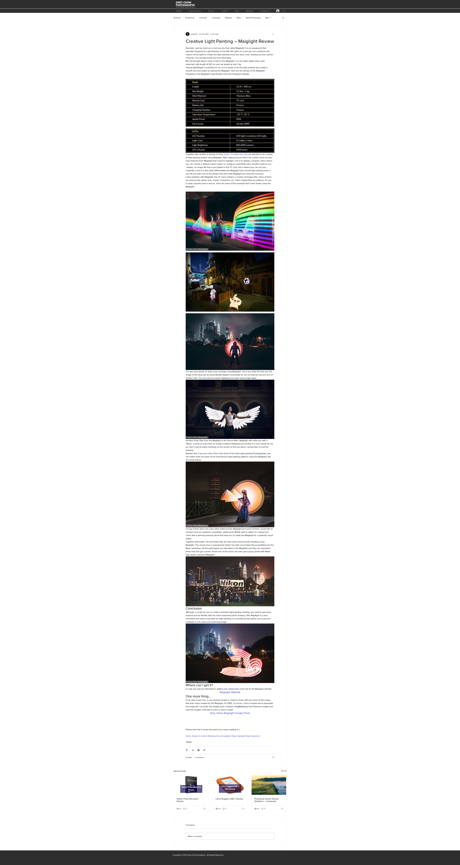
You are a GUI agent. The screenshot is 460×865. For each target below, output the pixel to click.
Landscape (216, 18)
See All (283, 771)
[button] (195, 11)
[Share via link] (204, 750)
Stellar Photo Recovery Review (187, 800)
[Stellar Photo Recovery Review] (191, 785)
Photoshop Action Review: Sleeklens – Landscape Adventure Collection (266, 800)
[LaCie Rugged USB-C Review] (230, 785)
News (239, 18)
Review (189, 742)
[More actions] (272, 34)
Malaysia (228, 18)
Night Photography (253, 18)
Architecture (189, 18)
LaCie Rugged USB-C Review (229, 799)
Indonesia (203, 18)
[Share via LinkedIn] (198, 750)
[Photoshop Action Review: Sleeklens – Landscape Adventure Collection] (269, 785)
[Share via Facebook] (187, 750)
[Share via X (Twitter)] (193, 750)
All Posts (177, 18)
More (267, 18)
